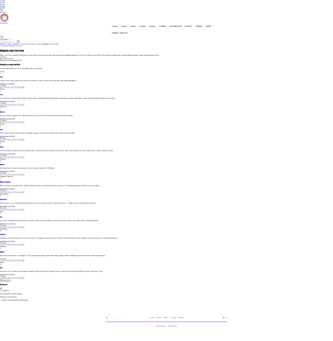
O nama (2, 1)
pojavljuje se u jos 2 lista (7, 101)
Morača (2, 112)
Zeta (1, 129)
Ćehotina (3, 234)
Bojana (2, 164)
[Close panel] (1, 288)
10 (23, 87)
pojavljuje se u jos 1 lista (7, 83)
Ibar (1, 267)
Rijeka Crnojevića (5, 182)
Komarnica (3, 199)
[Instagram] (226, 317)
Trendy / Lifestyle (12, 44)
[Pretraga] (1, 10)
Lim (1, 217)
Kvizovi (2, 4)
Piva (1, 77)
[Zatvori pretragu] (1, 37)
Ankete (2, 2)
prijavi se (3, 12)
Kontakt (2, 8)
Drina (1, 147)
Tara (1, 94)
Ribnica (2, 252)
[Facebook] (223, 317)
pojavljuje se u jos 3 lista (7, 153)
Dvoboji (2, 6)
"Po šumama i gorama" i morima (30, 44)
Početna (2, 44)
